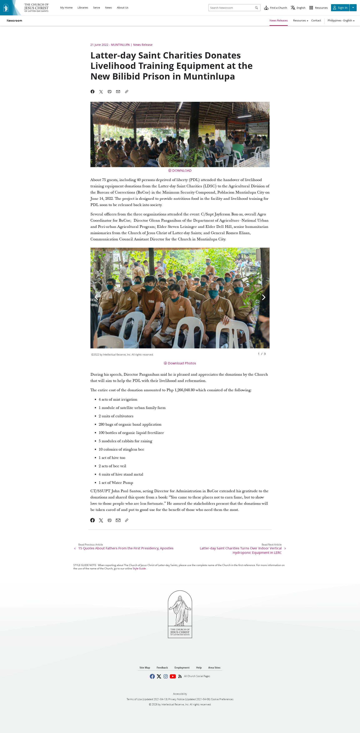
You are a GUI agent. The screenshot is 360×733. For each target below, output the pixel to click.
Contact (316, 20)
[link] (92, 520)
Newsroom (14, 20)
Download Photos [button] (182, 363)
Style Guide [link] (139, 568)
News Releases (279, 20)
